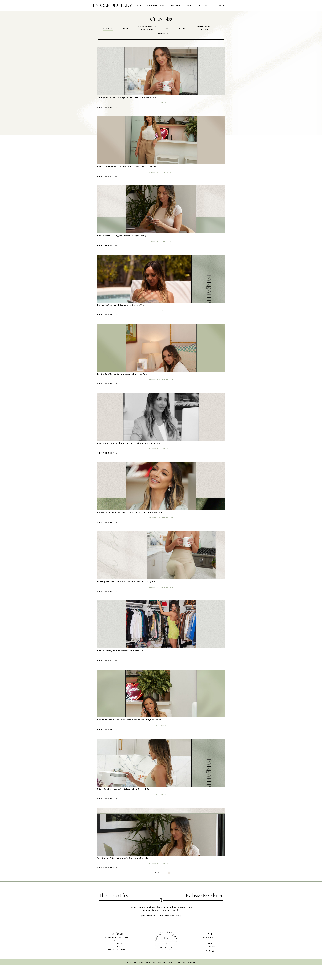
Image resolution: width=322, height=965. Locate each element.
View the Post (105, 107)
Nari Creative (174, 962)
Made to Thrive (188, 962)
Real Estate (175, 5)
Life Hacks (117, 943)
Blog (139, 5)
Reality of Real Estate (205, 28)
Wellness (163, 34)
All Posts (108, 28)
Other (182, 28)
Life (168, 28)
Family (125, 28)
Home (112, 5)
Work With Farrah (156, 5)
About (189, 5)
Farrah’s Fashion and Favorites (118, 937)
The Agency (203, 5)
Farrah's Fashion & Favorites (147, 28)
